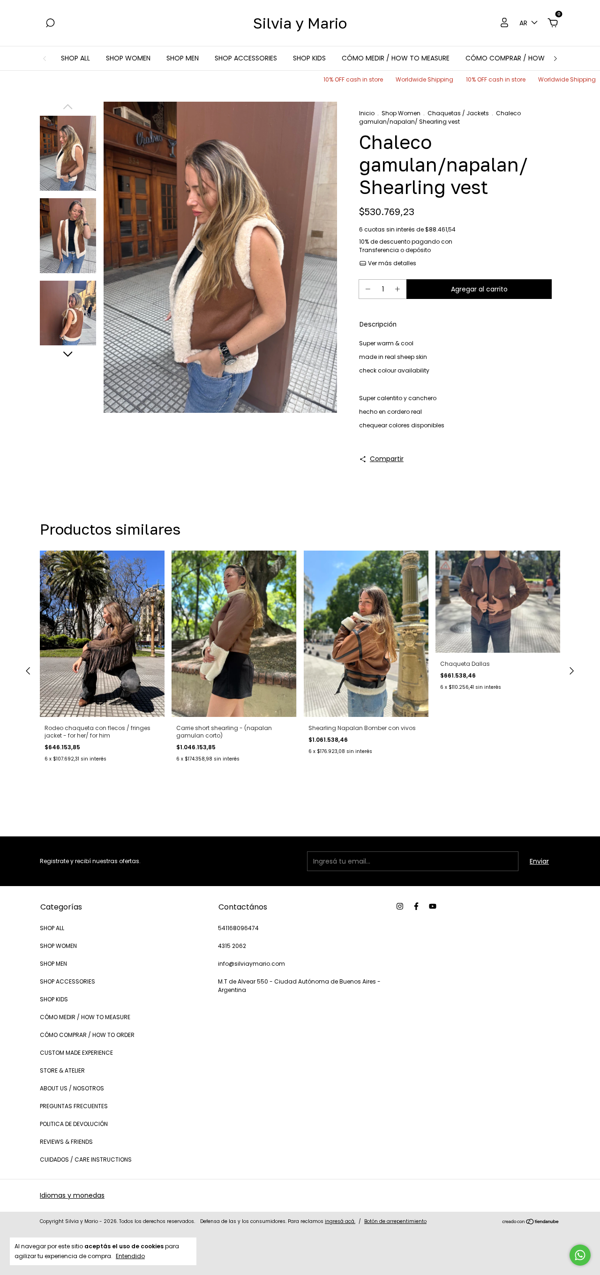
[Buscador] (50, 23)
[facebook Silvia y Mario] (416, 906)
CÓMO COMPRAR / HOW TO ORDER (522, 58)
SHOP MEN (182, 58)
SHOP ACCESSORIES (246, 58)
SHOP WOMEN (128, 58)
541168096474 (238, 928)
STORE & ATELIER (62, 1070)
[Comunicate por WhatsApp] (580, 1255)
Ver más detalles (391, 263)
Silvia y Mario (300, 23)
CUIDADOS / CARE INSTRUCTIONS (86, 1159)
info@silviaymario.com (251, 964)
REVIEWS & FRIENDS (66, 1142)
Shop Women (401, 113)
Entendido (130, 1256)
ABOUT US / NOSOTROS (72, 1088)
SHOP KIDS (309, 58)
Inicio (367, 113)
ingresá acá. (340, 1221)
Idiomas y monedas (72, 1195)
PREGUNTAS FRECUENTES (74, 1106)
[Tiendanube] (531, 1222)
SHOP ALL (75, 58)
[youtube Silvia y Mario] (432, 906)
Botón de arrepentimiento (395, 1221)
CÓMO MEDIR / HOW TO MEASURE (396, 58)
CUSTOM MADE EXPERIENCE (76, 1053)
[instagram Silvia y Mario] (400, 906)
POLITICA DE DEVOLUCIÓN (74, 1124)
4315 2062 (232, 946)
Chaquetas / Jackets (458, 113)
